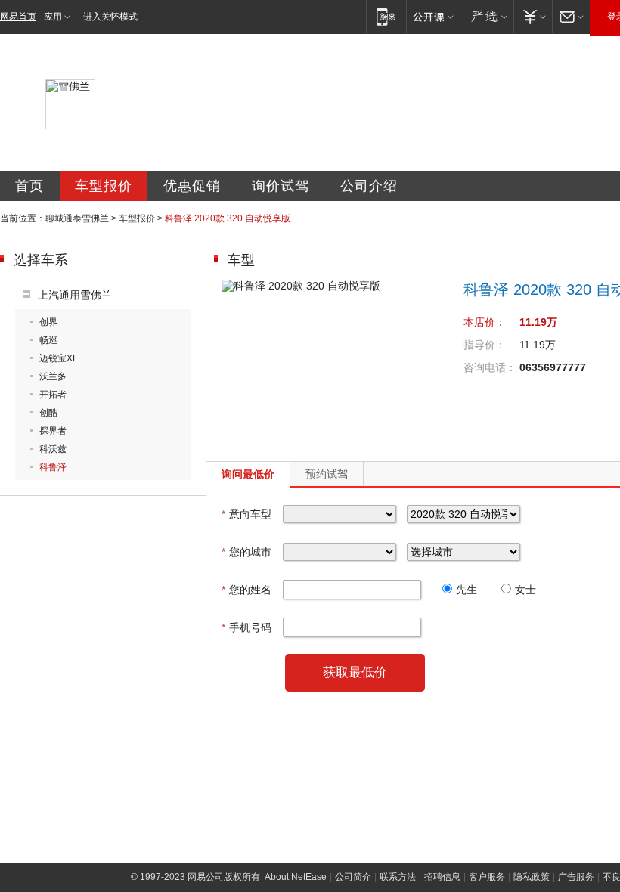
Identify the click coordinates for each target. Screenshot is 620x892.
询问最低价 (248, 474)
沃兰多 (53, 376)
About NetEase (296, 877)
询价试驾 (280, 186)
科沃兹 (53, 449)
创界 (48, 322)
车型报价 (103, 186)
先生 (466, 590)
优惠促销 (192, 186)
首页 (29, 186)
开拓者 (53, 394)
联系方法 (398, 877)
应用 (53, 16)
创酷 (48, 412)
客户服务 (487, 877)
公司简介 (353, 877)
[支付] (532, 16)
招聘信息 (442, 877)
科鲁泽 (53, 467)
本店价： (484, 322)
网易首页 (18, 16)
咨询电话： (489, 367)
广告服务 (576, 877)
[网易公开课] (433, 16)
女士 (525, 590)
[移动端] (386, 16)
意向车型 (246, 514)
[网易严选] (486, 16)
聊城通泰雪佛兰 (77, 218)
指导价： (484, 345)
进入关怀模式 (110, 16)
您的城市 (246, 552)
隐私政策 (531, 877)
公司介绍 (369, 186)
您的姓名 (246, 590)
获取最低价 (355, 672)
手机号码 (246, 627)
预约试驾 (326, 474)
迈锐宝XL (58, 358)
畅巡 (48, 340)
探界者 (53, 431)
